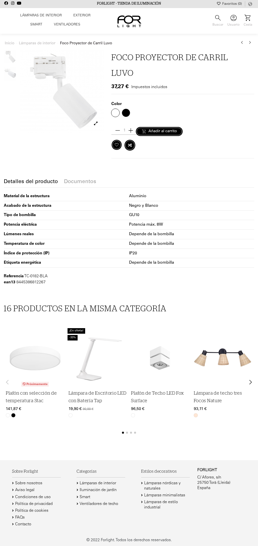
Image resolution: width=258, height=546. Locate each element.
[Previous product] (243, 44)
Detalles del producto (31, 182)
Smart (85, 497)
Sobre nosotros (28, 483)
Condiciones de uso (33, 497)
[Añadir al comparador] (130, 145)
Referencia (14, 276)
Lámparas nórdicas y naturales (162, 486)
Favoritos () (232, 4)
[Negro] (13, 415)
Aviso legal (25, 490)
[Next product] (250, 44)
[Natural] (196, 415)
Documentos (80, 182)
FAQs (20, 518)
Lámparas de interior (98, 483)
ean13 (9, 282)
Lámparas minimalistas (164, 495)
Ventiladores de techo (99, 504)
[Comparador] (61, 347)
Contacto (23, 524)
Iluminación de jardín (98, 490)
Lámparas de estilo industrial (161, 504)
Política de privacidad (34, 504)
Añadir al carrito (162, 131)
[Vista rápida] (61, 356)
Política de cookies (31, 511)
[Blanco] (8, 415)
